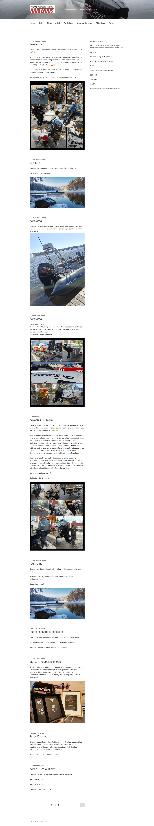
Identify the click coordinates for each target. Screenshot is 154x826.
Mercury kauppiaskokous (45, 661)
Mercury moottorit (53, 23)
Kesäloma (35, 44)
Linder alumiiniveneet (84, 23)
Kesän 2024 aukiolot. (42, 768)
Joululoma (35, 563)
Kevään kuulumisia (41, 419)
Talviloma (35, 162)
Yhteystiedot (100, 23)
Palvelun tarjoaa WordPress (38, 821)
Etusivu (32, 23)
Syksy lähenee (38, 736)
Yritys (111, 23)
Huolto (41, 23)
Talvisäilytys (68, 23)
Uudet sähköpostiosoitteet (46, 631)
